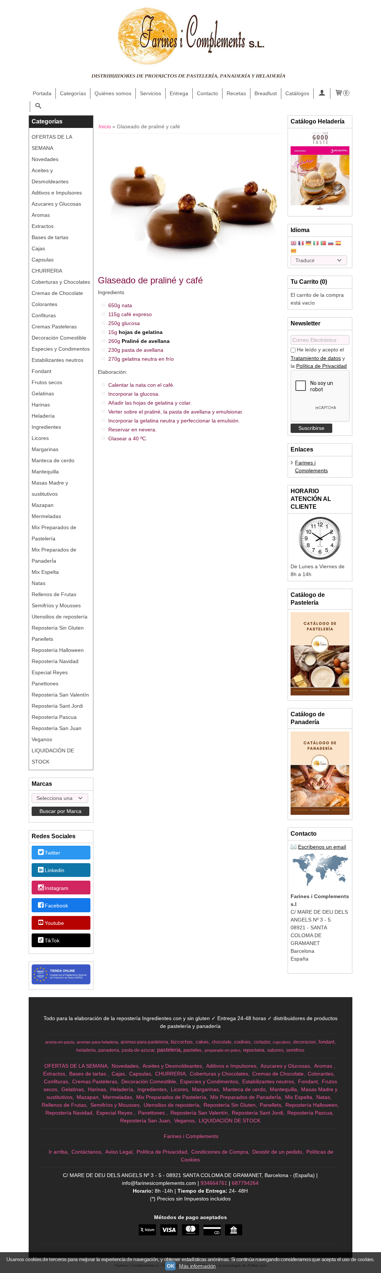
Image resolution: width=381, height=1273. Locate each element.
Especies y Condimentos (61, 349)
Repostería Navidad (55, 661)
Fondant (41, 371)
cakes (202, 1042)
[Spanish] (338, 243)
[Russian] (331, 243)
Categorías (73, 93)
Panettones (45, 684)
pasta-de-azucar (138, 1050)
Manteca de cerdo (53, 460)
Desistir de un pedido (277, 1152)
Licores (40, 438)
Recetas (236, 93)
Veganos (42, 739)
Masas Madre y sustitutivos (50, 488)
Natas (38, 583)
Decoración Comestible (59, 338)
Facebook (56, 906)
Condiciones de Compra (219, 1152)
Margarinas (45, 449)
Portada (42, 93)
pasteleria (168, 1050)
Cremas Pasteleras (54, 326)
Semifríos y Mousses (56, 605)
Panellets (42, 639)
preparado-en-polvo (222, 1050)
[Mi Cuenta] (322, 93)
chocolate (221, 1042)
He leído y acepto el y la (319, 358)
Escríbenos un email (322, 847)
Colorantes (44, 304)
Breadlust (265, 93)
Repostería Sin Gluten (58, 628)
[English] (294, 243)
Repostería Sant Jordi (57, 706)
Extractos (43, 226)
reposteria (253, 1050)
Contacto (207, 93)
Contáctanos (86, 1152)
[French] (301, 243)
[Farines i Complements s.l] (190, 44)
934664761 (214, 1183)
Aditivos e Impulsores (57, 193)
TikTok (52, 941)
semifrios (295, 1050)
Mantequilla (45, 472)
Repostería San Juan (56, 728)
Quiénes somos (113, 93)
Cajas (38, 248)
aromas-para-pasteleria (144, 1042)
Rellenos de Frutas (54, 594)
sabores (275, 1050)
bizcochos (182, 1042)
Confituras (44, 315)
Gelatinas (43, 393)
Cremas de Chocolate (57, 293)
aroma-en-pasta (59, 1042)
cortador (262, 1042)
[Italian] (316, 243)
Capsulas (43, 260)
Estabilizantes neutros (57, 360)
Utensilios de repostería (59, 617)
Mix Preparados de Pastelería (54, 532)
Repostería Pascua (54, 717)
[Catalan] (294, 251)
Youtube (54, 923)
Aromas (41, 215)
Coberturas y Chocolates (61, 282)
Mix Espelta (45, 572)
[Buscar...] (38, 106)
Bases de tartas (50, 237)
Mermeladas (46, 516)
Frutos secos (47, 382)
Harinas (41, 405)
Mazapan (43, 505)
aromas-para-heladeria (97, 1042)
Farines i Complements (191, 1136)
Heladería (43, 416)
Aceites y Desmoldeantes (50, 175)
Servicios (150, 93)
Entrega (179, 93)
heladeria (86, 1050)
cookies (242, 1042)
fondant (326, 1042)
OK (170, 1266)
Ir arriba (58, 1152)
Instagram (56, 888)
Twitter (52, 853)
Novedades (45, 159)
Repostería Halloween (58, 650)
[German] (308, 243)
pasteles (192, 1050)
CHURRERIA (47, 271)
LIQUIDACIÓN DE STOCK (53, 756)
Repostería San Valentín (60, 695)
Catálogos (297, 93)
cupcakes (282, 1042)
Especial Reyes (50, 672)
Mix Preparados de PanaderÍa (54, 555)
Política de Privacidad (321, 366)
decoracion (304, 1042)
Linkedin (54, 871)
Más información (197, 1266)
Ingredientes (46, 427)
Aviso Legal (118, 1152)
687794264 (245, 1183)
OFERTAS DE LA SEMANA (52, 142)
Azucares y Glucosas (56, 204)
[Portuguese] (323, 243)
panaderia (108, 1050)
